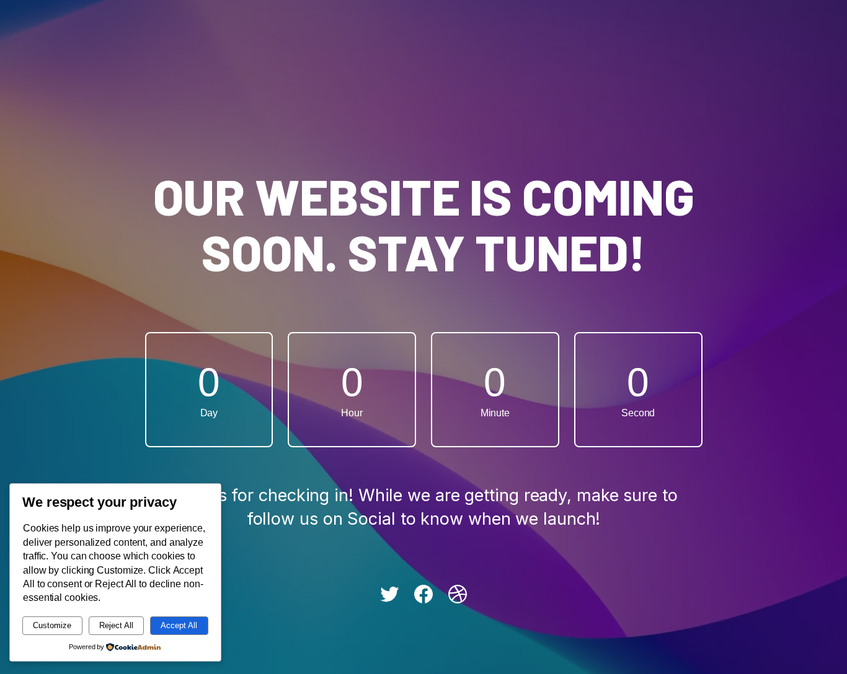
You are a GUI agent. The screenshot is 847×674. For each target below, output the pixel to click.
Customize (52, 625)
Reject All (116, 625)
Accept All (179, 625)
